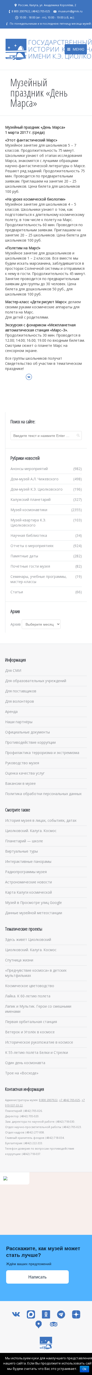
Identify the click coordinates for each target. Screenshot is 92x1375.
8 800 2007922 (48, 1100)
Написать (37, 1277)
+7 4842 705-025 (69, 1100)
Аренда (11, 711)
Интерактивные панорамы (28, 861)
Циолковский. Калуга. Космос (30, 830)
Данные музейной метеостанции (33, 912)
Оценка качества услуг (25, 773)
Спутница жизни (19, 960)
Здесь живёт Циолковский (28, 939)
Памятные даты (24, 555)
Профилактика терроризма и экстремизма (42, 752)
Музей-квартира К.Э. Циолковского (28, 523)
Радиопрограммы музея (26, 871)
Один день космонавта (25, 1062)
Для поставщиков (20, 691)
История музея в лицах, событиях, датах (40, 820)
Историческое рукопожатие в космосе (39, 1042)
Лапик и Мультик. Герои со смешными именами (38, 1009)
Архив (15, 624)
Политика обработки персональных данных (43, 793)
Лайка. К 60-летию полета (27, 996)
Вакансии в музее (20, 783)
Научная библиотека (28, 535)
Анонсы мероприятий (29, 468)
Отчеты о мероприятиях (31, 545)
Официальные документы (27, 732)
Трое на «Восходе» (21, 1073)
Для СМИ (13, 670)
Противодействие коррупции (30, 742)
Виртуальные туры (21, 851)
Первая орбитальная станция (31, 1021)
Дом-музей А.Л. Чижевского (34, 478)
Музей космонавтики (28, 509)
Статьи (16, 591)
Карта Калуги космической (28, 892)
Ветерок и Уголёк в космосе (30, 1031)
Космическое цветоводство (29, 985)
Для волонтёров (19, 701)
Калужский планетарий (30, 499)
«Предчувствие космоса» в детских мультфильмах (35, 973)
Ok (84, 1369)
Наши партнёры (18, 721)
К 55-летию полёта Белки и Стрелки (36, 1052)
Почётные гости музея (30, 566)
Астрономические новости (28, 882)
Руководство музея (22, 762)
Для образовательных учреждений (35, 680)
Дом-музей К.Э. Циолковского (36, 489)
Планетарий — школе (24, 840)
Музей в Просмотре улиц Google (33, 902)
